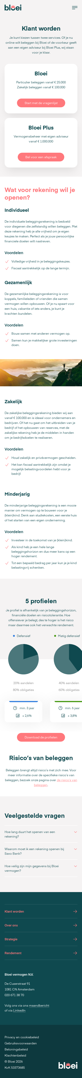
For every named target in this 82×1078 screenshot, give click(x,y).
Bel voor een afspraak (41, 157)
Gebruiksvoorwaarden (21, 1043)
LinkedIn (19, 1010)
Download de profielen (41, 737)
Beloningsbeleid (16, 1049)
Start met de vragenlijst (41, 103)
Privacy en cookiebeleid (22, 1037)
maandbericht (39, 1005)
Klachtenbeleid (15, 1055)
